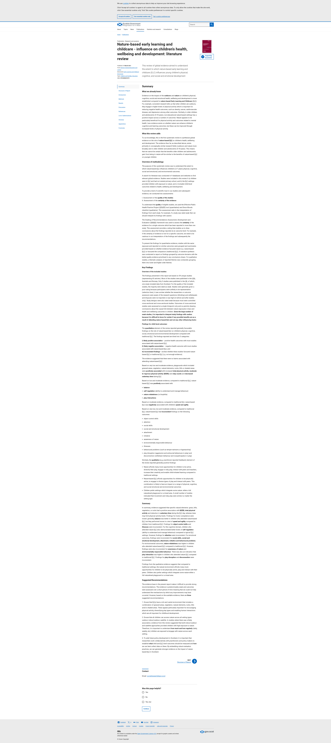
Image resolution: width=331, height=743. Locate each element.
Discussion (122, 107)
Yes (147, 692)
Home (118, 34)
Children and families (126, 76)
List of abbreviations (125, 115)
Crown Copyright (150, 726)
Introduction (122, 95)
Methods (121, 99)
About (119, 29)
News (132, 29)
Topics (126, 29)
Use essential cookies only (142, 16)
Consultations (168, 29)
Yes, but (148, 702)
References (122, 111)
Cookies (141, 726)
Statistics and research (154, 29)
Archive (128, 726)
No (147, 697)
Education (135, 76)
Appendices (122, 124)
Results (121, 103)
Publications (140, 29)
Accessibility (120, 726)
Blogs (176, 29)
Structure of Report (124, 91)
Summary (122, 86)
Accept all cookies (124, 16)
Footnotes (122, 128)
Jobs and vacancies (162, 726)
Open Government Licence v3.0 (146, 733)
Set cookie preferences (161, 17)
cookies (126, 3)
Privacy (172, 726)
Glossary (121, 120)
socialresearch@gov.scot (156, 676)
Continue (146, 709)
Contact (134, 726)
